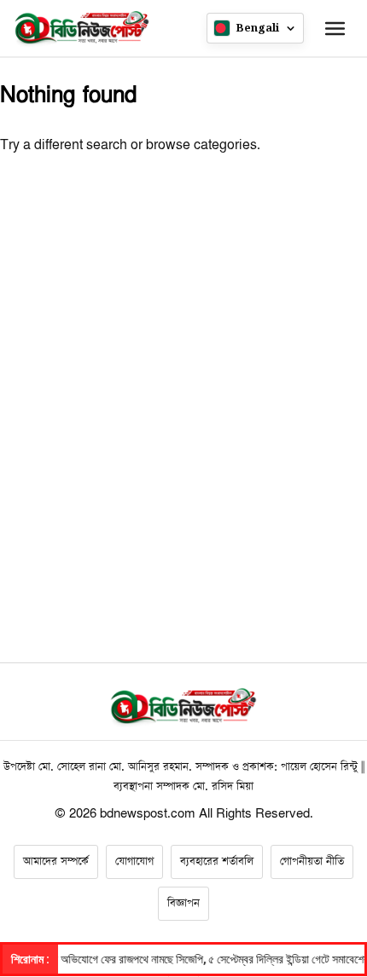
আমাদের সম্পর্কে (56, 861)
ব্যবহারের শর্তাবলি (216, 861)
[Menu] (334, 28)
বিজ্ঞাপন (183, 903)
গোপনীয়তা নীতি (312, 861)
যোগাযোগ (134, 861)
